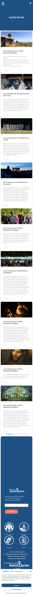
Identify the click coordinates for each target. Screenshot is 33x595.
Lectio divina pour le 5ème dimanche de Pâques (13, 370)
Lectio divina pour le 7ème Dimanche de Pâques (12, 229)
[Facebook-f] (14, 568)
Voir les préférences (16, 589)
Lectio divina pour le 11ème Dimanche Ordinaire (13, 52)
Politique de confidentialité (20, 593)
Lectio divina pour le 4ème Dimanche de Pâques (13, 406)
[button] (30, 571)
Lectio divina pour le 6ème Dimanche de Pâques (13, 322)
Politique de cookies (10, 593)
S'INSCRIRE (11, 511)
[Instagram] (16, 568)
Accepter (16, 585)
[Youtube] (18, 568)
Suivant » (25, 434)
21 (21, 434)
